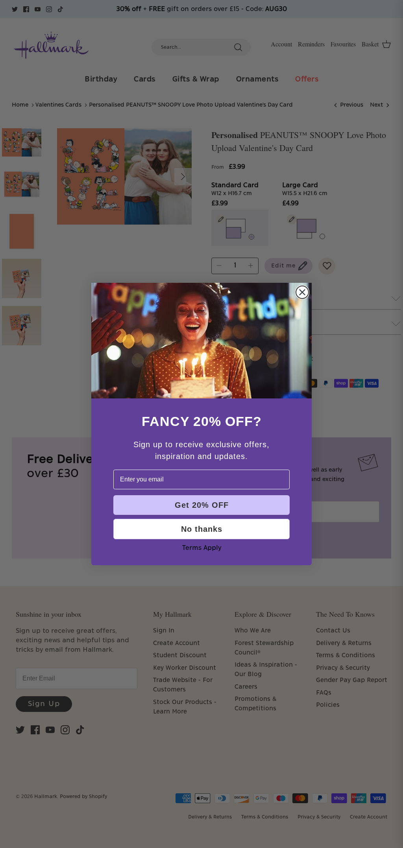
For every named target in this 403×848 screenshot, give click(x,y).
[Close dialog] (302, 292)
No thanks (201, 529)
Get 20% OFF (202, 505)
